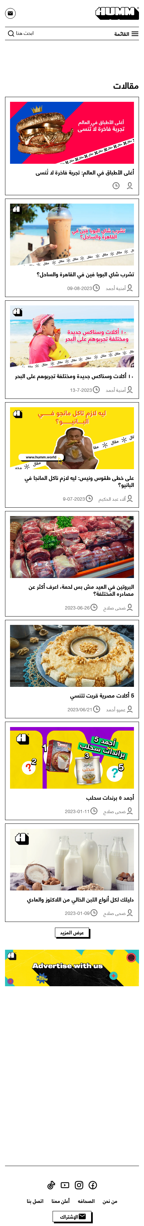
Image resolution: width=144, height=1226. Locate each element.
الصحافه (86, 1200)
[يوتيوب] (65, 1184)
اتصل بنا (35, 1200)
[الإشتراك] (10, 13)
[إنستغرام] (79, 1184)
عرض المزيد (72, 932)
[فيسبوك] (93, 1184)
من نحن (110, 1200)
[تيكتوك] (51, 1184)
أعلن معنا (61, 1200)
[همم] (117, 12)
